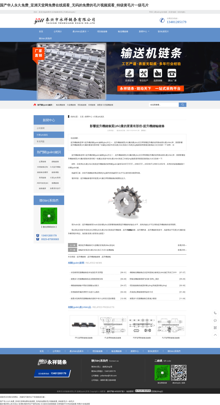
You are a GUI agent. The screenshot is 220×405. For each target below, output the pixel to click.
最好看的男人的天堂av (9, 403)
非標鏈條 (91, 104)
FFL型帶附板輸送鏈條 (84, 337)
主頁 (82, 116)
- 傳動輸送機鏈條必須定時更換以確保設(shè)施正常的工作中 (153, 272)
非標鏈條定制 (42, 167)
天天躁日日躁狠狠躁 (48, 403)
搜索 (182, 105)
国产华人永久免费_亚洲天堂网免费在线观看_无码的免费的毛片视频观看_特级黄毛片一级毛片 (74, 5)
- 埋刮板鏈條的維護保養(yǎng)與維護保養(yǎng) (148, 285)
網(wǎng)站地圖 (160, 12)
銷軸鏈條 (55, 161)
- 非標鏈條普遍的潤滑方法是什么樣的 (84, 292)
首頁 (41, 31)
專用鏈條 (42, 177)
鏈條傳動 (55, 172)
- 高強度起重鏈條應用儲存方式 (141, 292)
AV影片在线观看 (83, 403)
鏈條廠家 (42, 188)
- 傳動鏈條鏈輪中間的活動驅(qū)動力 (84, 285)
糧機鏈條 (55, 183)
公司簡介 (58, 31)
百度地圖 (172, 12)
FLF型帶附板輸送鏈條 (171, 337)
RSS (151, 12)
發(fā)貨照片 (163, 31)
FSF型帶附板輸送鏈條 (142, 337)
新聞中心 (143, 31)
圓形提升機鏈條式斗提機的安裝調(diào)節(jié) (96, 245)
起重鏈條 (42, 161)
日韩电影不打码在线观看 (67, 403)
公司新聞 (40, 128)
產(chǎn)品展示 (79, 31)
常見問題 (40, 141)
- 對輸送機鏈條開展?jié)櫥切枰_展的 (144, 279)
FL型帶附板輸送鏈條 (113, 337)
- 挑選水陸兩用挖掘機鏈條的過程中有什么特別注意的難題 (92, 298)
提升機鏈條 (81, 256)
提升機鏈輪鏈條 (94, 256)
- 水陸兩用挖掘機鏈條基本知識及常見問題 (86, 272)
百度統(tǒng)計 (157, 391)
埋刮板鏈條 (102, 31)
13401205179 (215, 313)
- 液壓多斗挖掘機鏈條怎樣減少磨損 (142, 298)
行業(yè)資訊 (42, 134)
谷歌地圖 (181, 12)
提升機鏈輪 (106, 256)
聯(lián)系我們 (45, 38)
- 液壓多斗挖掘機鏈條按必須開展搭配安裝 (86, 279)
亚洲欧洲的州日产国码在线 (29, 403)
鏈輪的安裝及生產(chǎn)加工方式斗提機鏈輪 (96, 250)
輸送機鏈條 (123, 31)
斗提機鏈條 (71, 104)
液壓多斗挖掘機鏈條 (105, 104)
